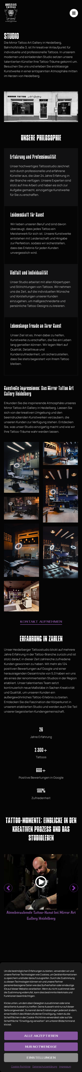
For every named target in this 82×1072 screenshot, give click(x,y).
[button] (8, 888)
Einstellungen (41, 1058)
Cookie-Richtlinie (20, 1066)
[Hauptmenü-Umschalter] (74, 13)
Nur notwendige (41, 1047)
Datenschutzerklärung (44, 1066)
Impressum (65, 1066)
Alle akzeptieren (41, 1036)
